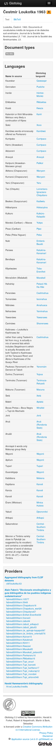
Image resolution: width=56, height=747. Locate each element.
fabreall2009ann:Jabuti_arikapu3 (22, 624)
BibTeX (17, 19)
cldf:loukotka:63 (14, 583)
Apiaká (40, 401)
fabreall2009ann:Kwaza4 (18, 645)
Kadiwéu (41, 201)
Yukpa (40, 222)
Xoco (39, 125)
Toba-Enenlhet (41, 270)
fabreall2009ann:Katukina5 (19, 639)
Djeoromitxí (42, 511)
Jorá (39, 415)
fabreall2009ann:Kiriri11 (18, 642)
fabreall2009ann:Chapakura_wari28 (24, 608)
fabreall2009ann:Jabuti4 (18, 621)
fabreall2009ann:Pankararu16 (21, 655)
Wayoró (40, 453)
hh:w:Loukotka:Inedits (17, 686)
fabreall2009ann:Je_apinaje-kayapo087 (25, 630)
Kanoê (40, 484)
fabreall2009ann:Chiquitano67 (21, 611)
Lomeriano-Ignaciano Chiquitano (42, 192)
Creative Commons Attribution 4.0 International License (34, 728)
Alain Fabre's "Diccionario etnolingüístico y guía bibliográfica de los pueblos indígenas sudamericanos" (28, 593)
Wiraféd (40, 407)
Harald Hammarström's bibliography (24, 683)
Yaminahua (42, 311)
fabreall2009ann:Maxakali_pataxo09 (24, 652)
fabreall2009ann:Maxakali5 (19, 649)
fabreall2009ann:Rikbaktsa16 (20, 658)
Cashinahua (42, 292)
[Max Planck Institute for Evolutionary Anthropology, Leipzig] (9, 704)
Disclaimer (48, 735)
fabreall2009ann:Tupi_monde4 (21, 674)
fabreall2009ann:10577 (17, 599)
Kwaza (40, 108)
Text (7, 19)
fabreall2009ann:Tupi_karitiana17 (22, 667)
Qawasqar (42, 80)
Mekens (40, 478)
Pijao (39, 228)
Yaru (39, 182)
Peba (39, 234)
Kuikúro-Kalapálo (41, 215)
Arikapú (40, 517)
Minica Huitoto (40, 504)
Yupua (40, 374)
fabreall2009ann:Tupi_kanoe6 (21, 664)
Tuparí (40, 465)
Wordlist (9, 53)
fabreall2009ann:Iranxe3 (18, 617)
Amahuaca (42, 305)
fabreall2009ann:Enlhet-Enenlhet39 (23, 614)
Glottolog (15, 3)
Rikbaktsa (41, 102)
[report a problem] (49, 12)
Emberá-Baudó (41, 242)
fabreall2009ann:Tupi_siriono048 (22, 677)
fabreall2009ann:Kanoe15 (19, 636)
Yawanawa (42, 317)
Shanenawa (42, 323)
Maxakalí (41, 277)
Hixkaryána (42, 207)
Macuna (40, 389)
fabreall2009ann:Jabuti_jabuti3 (21, 627)
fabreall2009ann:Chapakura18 (21, 605)
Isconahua (42, 299)
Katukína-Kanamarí (41, 251)
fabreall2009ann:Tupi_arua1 (20, 661)
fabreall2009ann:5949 (17, 602)
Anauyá (40, 156)
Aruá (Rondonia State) (42, 424)
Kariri (39, 114)
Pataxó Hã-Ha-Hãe (42, 285)
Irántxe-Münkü (40, 94)
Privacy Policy (46, 732)
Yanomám (42, 366)
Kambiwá (41, 131)
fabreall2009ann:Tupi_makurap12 (23, 670)
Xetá (39, 395)
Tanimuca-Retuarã (42, 382)
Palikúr (40, 163)
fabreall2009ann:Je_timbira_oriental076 (25, 633)
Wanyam (41, 170)
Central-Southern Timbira (41, 527)
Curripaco (41, 138)
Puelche (40, 86)
